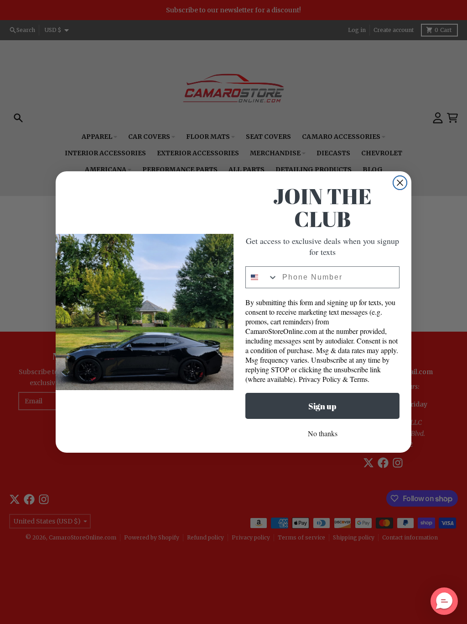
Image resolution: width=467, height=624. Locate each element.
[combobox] (262, 277)
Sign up (322, 406)
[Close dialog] (400, 183)
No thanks (322, 433)
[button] (444, 601)
